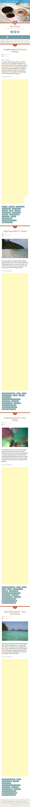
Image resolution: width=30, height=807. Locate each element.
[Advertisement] (15, 138)
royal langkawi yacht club (9, 220)
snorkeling (17, 403)
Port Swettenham (7, 218)
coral (4, 589)
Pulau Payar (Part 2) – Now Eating (15, 419)
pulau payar (15, 401)
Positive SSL (15, 804)
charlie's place (20, 206)
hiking (15, 395)
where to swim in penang (9, 409)
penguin (14, 216)
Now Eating (15, 26)
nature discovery (14, 214)
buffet (24, 587)
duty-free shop (6, 208)
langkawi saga (16, 212)
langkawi (17, 210)
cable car (12, 206)
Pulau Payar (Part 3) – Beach (15, 231)
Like (21, 1)
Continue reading (7, 76)
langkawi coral (7, 212)
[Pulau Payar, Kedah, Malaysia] (15, 248)
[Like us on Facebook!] (12, 32)
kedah (11, 210)
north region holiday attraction (11, 399)
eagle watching (17, 208)
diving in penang (7, 395)
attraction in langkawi (9, 393)
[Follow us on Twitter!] (15, 32)
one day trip (6, 216)
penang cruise (6, 401)
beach (18, 393)
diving (24, 393)
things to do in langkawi (9, 405)
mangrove (5, 214)
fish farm (5, 210)
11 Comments (6, 618)
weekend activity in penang (10, 407)
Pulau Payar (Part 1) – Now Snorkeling (15, 613)
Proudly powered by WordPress (12, 801)
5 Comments (6, 424)
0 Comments (6, 236)
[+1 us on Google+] (18, 32)
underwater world (7, 222)
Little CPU (25, 802)
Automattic (11, 802)
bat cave (5, 206)
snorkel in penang (7, 403)
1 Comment (6, 56)
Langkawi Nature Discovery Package (15, 50)
